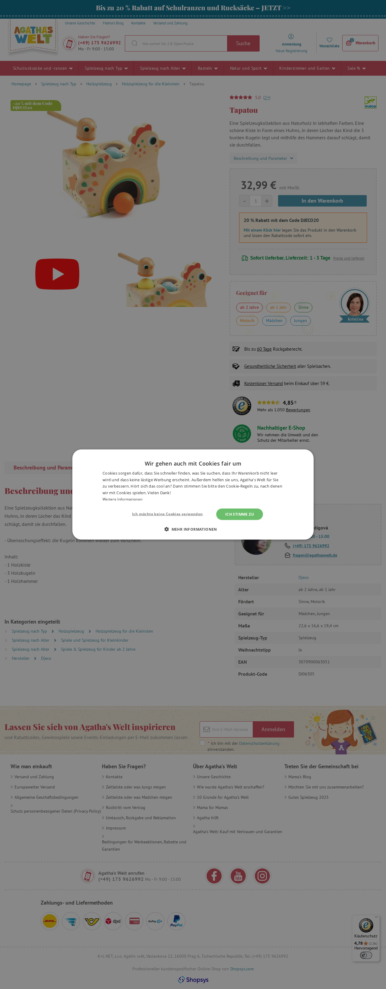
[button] (193, 529)
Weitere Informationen (122, 499)
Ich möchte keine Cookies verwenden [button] (167, 513)
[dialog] (193, 494)
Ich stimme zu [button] (239, 514)
